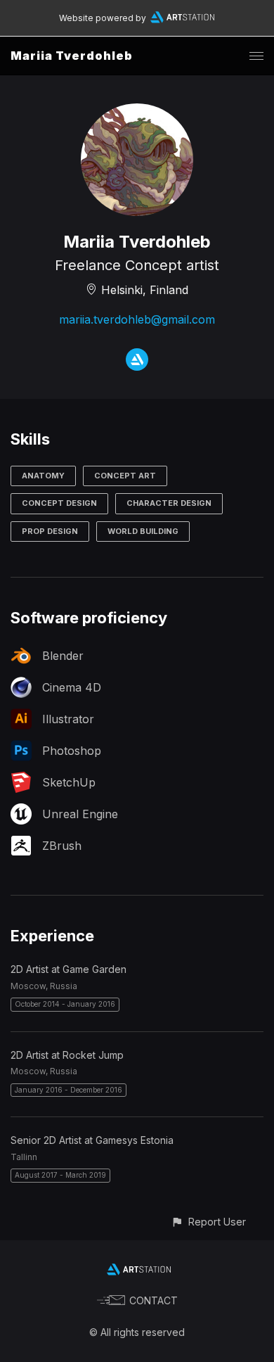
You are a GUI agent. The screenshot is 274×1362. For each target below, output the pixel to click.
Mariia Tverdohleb (72, 56)
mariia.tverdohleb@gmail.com (137, 319)
